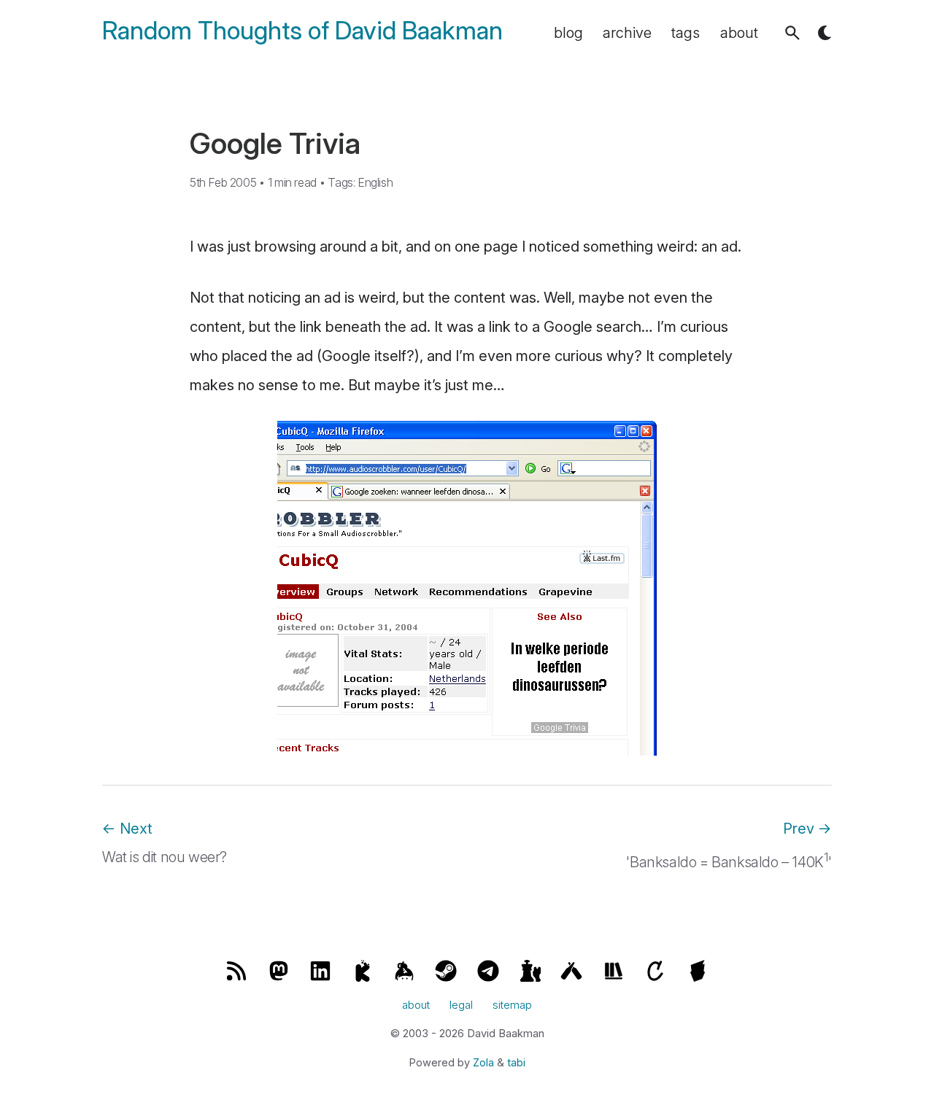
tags (685, 33)
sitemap (512, 1005)
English (375, 182)
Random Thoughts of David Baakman (302, 31)
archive (627, 33)
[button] (792, 32)
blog (568, 33)
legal (461, 1005)
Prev (807, 828)
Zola (483, 1062)
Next (127, 828)
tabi (516, 1062)
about (739, 33)
